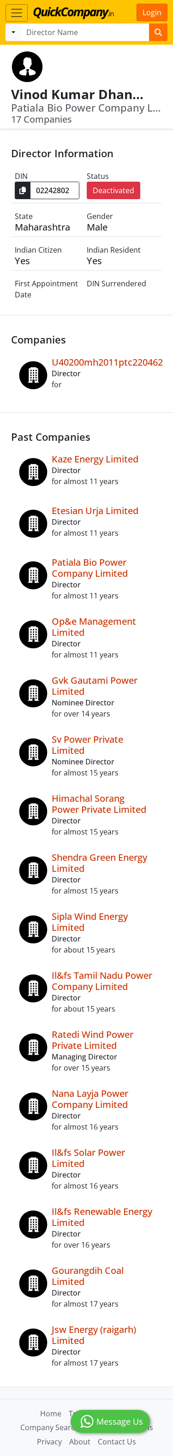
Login (152, 12)
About (79, 1442)
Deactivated (113, 190)
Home (50, 1414)
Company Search (49, 1427)
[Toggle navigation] (17, 13)
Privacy (49, 1442)
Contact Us (117, 1442)
